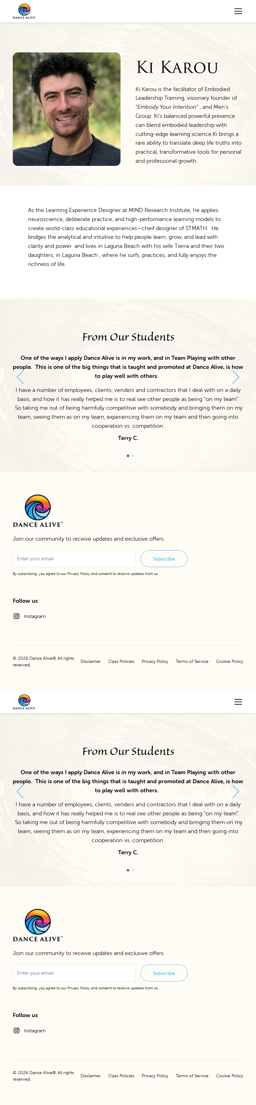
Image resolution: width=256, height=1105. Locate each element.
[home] (24, 11)
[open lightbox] (67, 109)
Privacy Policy (78, 573)
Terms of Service (192, 661)
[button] (237, 11)
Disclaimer (91, 661)
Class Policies (121, 661)
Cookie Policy (229, 661)
